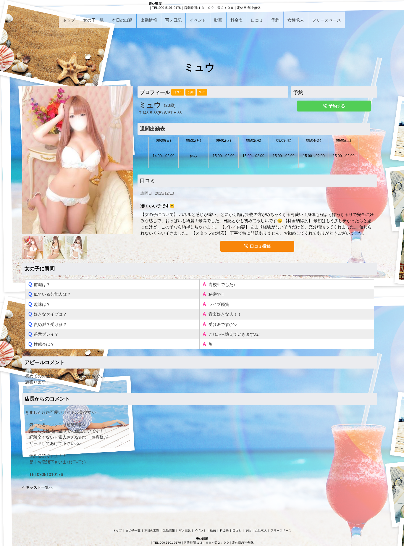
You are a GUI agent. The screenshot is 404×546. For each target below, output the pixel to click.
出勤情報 (148, 20)
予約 (275, 20)
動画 (218, 20)
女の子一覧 (93, 20)
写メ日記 (173, 20)
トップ (69, 20)
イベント (198, 20)
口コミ (257, 20)
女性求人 (295, 20)
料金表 (236, 20)
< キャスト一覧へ (37, 487)
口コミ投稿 (260, 246)
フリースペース (326, 20)
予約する (337, 106)
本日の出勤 (122, 20)
